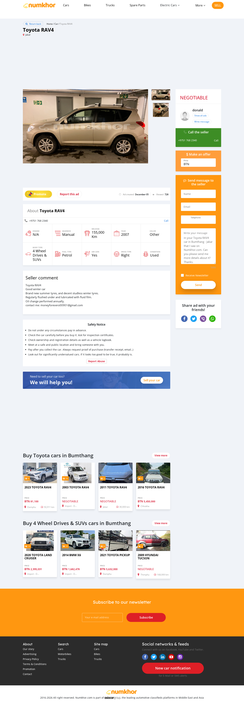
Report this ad (69, 194)
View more (161, 455)
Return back (35, 23)
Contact (27, 674)
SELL (218, 5)
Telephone (196, 217)
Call (166, 220)
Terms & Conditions (34, 664)
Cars (66, 5)
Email (187, 206)
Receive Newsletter (197, 275)
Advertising (29, 654)
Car (56, 23)
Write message (201, 121)
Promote (40, 194)
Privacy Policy (31, 659)
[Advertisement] (72, 64)
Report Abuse (96, 361)
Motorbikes (64, 654)
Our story (28, 649)
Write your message (195, 233)
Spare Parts (137, 5)
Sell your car (151, 380)
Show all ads (200, 115)
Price (186, 160)
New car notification (173, 668)
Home (50, 23)
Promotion (29, 669)
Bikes (87, 5)
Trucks (110, 5)
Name (187, 194)
